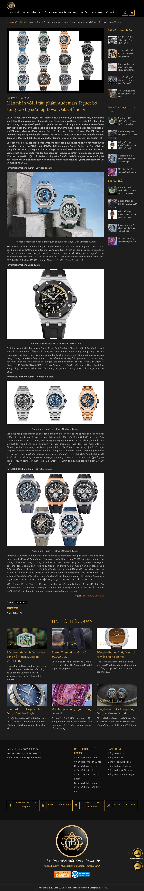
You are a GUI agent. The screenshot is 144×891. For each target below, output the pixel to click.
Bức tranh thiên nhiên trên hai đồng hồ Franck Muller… (127, 121)
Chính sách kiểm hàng (85, 782)
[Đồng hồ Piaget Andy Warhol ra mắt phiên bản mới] (112, 146)
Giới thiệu (110, 12)
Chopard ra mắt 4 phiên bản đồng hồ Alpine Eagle (126, 159)
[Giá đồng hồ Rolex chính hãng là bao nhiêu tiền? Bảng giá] (112, 41)
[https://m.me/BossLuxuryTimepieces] (138, 866)
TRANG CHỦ (13, 12)
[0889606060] (138, 853)
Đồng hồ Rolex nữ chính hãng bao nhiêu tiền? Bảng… (126, 67)
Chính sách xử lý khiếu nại (87, 761)
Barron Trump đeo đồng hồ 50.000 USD (127, 133)
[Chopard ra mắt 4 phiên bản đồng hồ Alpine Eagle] (112, 160)
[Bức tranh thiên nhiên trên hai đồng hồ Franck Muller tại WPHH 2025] (112, 122)
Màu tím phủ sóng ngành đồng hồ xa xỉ (127, 170)
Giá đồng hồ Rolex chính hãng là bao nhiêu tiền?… (126, 40)
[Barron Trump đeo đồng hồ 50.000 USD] (112, 134)
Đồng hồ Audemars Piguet (121, 774)
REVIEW (53, 12)
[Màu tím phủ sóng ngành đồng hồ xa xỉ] (112, 172)
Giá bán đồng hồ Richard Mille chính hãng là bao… (126, 53)
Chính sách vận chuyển (86, 766)
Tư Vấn (62, 12)
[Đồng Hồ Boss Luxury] (11, 5)
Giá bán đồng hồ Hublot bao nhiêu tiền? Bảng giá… (126, 80)
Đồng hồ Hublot (116, 753)
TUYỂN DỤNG (96, 12)
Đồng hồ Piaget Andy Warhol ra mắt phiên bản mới (127, 145)
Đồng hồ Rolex (115, 757)
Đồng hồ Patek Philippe (120, 770)
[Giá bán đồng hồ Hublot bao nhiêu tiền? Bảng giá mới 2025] (112, 81)
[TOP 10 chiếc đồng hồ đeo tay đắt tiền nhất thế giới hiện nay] (112, 95)
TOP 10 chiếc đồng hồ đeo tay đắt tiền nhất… (126, 94)
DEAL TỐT (42, 12)
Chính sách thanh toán (85, 757)
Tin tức (83, 12)
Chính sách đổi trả (83, 770)
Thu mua (73, 12)
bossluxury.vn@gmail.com (27, 757)
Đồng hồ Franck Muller (119, 766)
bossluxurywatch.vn (93, 595)
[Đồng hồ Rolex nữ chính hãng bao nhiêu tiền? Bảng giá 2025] (112, 68)
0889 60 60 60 (31, 749)
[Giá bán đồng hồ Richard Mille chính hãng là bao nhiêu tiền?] (112, 54)
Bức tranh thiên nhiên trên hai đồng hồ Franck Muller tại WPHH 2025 (26, 657)
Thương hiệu (28, 12)
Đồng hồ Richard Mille (119, 761)
